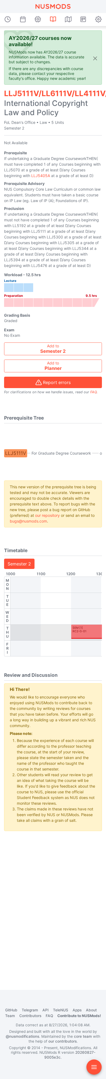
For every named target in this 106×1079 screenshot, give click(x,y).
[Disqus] (53, 903)
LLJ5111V (15, 453)
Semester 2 (19, 564)
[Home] (53, 6)
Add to (53, 349)
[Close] (95, 58)
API (45, 1010)
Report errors (57, 382)
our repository (47, 515)
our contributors (62, 1041)
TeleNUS (60, 1010)
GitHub (11, 1010)
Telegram (30, 1010)
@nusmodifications (22, 1036)
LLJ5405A (40, 175)
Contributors (30, 1016)
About (91, 1010)
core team (83, 1036)
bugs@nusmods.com (28, 521)
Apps (77, 1010)
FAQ (93, 392)
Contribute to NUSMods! (79, 1016)
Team (10, 1016)
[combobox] (53, 348)
